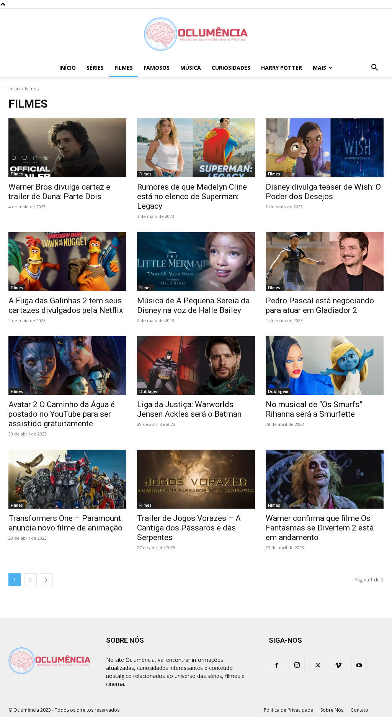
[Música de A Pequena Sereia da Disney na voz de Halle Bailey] (196, 261)
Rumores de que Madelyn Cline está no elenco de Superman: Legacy (192, 196)
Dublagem (149, 391)
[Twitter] (317, 665)
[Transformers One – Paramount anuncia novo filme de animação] (67, 479)
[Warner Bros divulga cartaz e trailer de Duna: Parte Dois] (67, 147)
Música (190, 67)
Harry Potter (281, 67)
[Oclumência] (196, 34)
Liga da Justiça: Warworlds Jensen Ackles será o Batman (189, 409)
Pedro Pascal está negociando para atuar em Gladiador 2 (320, 305)
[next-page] (46, 579)
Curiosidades (231, 67)
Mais (319, 67)
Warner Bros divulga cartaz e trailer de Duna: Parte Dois (59, 191)
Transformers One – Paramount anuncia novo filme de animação (65, 523)
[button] (374, 68)
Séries (95, 67)
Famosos (157, 67)
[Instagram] (297, 665)
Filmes (123, 67)
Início (67, 67)
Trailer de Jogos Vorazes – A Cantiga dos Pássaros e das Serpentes (189, 528)
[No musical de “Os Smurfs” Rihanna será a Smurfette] (325, 365)
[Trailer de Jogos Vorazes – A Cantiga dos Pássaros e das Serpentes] (196, 479)
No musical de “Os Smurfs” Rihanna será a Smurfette (314, 409)
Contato (359, 710)
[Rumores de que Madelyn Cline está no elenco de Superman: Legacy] (196, 147)
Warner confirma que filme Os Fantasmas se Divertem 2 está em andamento (320, 528)
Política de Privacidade (288, 710)
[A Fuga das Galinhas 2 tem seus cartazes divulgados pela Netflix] (67, 261)
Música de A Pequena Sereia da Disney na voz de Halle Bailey (193, 305)
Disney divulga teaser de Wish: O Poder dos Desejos (323, 191)
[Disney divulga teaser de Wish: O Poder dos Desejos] (325, 147)
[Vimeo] (338, 665)
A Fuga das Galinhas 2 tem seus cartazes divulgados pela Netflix (65, 305)
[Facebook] (276, 665)
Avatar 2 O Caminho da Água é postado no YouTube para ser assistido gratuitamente (61, 414)
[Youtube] (359, 665)
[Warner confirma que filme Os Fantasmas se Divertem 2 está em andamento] (325, 479)
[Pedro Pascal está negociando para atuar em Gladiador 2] (325, 261)
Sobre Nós (331, 710)
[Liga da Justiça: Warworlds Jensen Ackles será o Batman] (196, 365)
